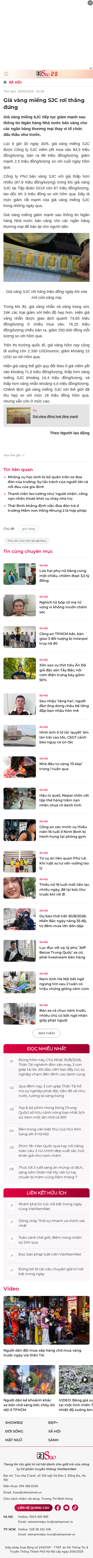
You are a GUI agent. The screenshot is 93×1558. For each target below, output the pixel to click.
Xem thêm (46, 1033)
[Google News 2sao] (26, 543)
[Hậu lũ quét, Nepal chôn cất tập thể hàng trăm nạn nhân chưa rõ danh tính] (19, 798)
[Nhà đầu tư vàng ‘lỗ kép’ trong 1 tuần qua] (19, 767)
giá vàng (28, 529)
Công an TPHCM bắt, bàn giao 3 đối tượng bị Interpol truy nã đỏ (63, 639)
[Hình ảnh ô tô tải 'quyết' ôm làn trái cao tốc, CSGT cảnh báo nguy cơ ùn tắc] (19, 736)
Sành (53, 1440)
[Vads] (90, 68)
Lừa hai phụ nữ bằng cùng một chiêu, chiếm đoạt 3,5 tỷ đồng (64, 576)
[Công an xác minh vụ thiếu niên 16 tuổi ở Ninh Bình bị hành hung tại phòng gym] (19, 830)
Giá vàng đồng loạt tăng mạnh (55, 416)
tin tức (43, 1204)
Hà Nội (8, 1516)
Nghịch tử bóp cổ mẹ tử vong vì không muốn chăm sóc (63, 607)
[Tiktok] (75, 1507)
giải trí (72, 1269)
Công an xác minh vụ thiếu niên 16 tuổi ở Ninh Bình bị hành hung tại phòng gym (63, 832)
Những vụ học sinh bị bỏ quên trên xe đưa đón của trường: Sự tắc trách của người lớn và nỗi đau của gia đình (48, 482)
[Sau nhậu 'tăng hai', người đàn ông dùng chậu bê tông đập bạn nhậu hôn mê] (19, 704)
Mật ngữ (13, 1440)
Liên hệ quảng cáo (33, 1508)
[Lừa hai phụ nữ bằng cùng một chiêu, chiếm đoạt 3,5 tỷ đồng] (19, 574)
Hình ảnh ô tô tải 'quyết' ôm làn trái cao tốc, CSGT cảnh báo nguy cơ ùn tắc (64, 737)
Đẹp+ (53, 1423)
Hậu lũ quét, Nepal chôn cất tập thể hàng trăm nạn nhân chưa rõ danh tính (64, 800)
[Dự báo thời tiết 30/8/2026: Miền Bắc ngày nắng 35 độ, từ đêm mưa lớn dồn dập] (19, 919)
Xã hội (54, 1431)
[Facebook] (57, 1507)
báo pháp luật (38, 1254)
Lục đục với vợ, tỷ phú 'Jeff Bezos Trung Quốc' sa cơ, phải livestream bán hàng (62, 953)
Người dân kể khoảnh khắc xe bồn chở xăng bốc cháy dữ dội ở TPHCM (29, 1405)
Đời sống (14, 1431)
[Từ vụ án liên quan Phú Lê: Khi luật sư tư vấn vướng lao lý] (19, 862)
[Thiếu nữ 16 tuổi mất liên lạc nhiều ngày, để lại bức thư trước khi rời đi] (19, 888)
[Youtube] (66, 1507)
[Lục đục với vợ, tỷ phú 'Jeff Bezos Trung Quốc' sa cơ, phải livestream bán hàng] (19, 951)
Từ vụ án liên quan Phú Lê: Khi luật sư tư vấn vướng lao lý (64, 863)
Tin (35, 410)
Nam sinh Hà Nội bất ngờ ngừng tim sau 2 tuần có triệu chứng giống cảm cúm (64, 984)
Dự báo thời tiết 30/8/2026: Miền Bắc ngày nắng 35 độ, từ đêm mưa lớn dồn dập (63, 921)
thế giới (43, 1237)
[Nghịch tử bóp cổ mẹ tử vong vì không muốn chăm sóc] (19, 605)
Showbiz (14, 1423)
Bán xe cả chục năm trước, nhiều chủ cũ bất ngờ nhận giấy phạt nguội (63, 1015)
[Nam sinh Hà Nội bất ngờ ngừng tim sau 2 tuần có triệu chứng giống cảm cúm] (19, 982)
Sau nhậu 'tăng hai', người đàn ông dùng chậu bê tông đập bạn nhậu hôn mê (64, 706)
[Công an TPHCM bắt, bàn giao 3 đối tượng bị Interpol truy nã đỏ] (19, 637)
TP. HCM (9, 1529)
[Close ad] (90, 2)
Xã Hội (15, 82)
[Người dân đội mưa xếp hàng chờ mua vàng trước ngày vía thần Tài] (46, 1320)
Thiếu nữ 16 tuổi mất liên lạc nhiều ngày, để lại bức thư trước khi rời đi (64, 889)
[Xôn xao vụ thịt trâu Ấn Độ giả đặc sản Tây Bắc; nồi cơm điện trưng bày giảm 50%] (19, 668)
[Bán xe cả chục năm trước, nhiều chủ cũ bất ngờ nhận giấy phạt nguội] (19, 1014)
